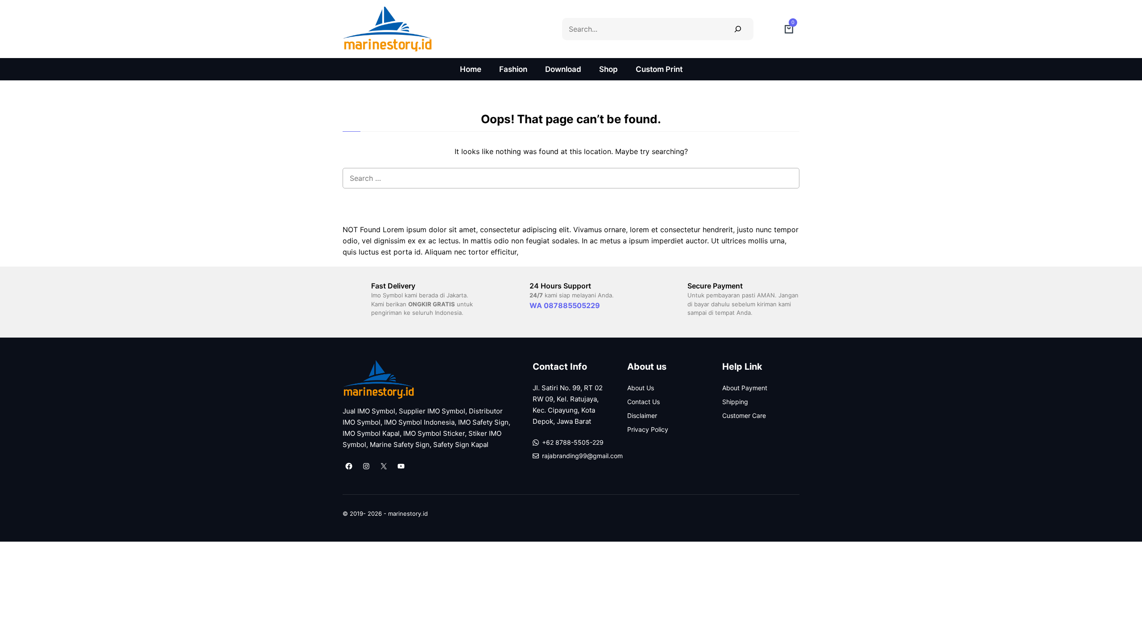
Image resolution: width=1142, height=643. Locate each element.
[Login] (769, 29)
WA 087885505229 (565, 305)
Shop (608, 69)
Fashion (513, 69)
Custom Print (659, 69)
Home (470, 69)
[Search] (737, 29)
